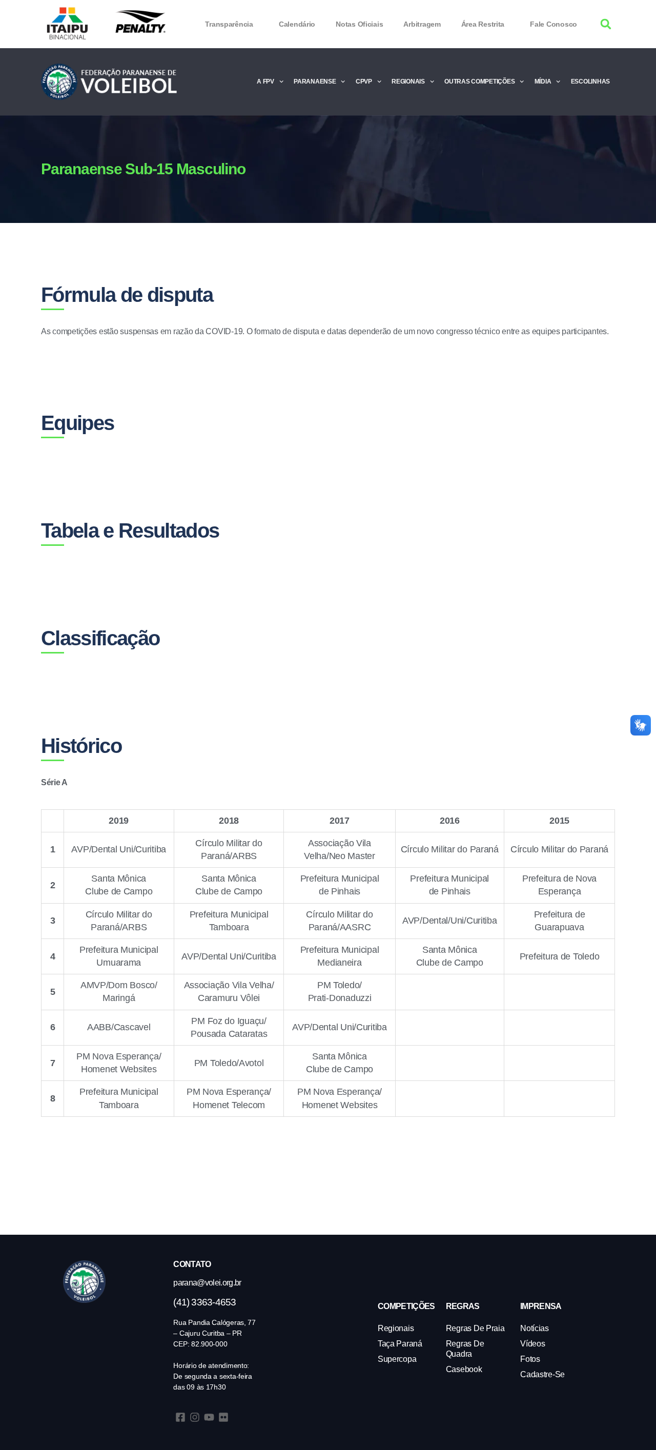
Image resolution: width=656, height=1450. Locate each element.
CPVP (364, 81)
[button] (606, 24)
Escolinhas (590, 81)
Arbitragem (421, 24)
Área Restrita (483, 24)
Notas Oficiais (359, 24)
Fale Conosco (553, 24)
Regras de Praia (475, 1328)
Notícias (534, 1328)
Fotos (530, 1359)
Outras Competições (479, 81)
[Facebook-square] (180, 1417)
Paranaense (315, 81)
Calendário (297, 24)
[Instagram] (195, 1417)
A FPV (265, 81)
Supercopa (397, 1359)
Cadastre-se (542, 1374)
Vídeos (532, 1343)
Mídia (543, 81)
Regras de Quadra (465, 1348)
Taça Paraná (400, 1343)
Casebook (464, 1369)
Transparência (229, 24)
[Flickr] (223, 1417)
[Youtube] (209, 1417)
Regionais (408, 81)
